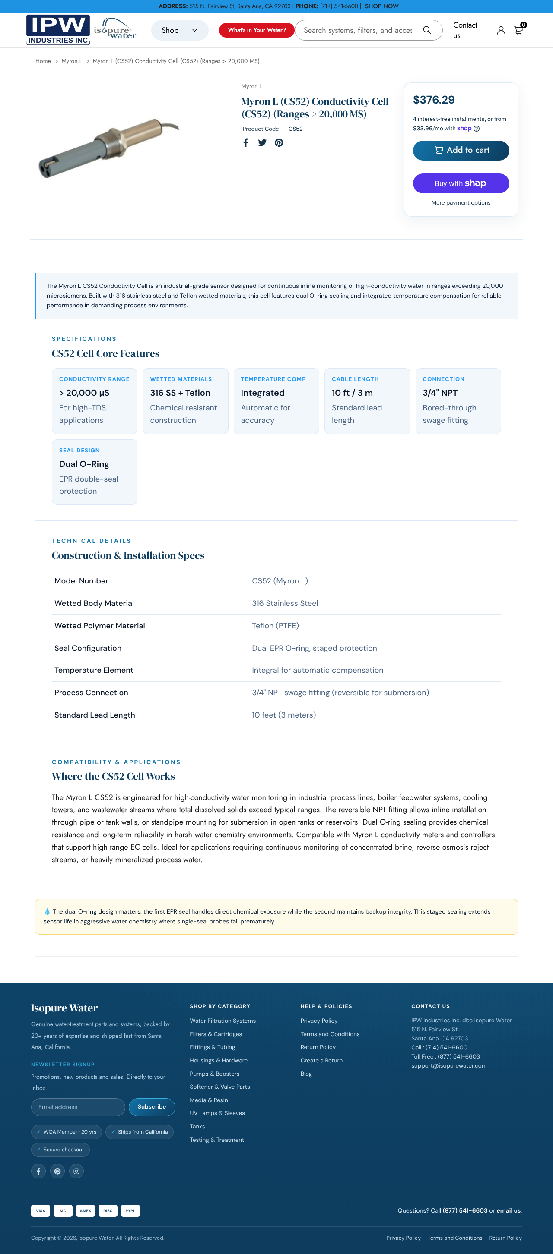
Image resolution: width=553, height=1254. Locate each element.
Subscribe (152, 1107)
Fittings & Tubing (212, 1047)
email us (508, 1211)
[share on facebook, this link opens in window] (246, 143)
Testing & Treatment (217, 1140)
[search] (427, 30)
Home (44, 61)
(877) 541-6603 (465, 1211)
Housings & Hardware (219, 1061)
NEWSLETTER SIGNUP (63, 1064)
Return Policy (318, 1047)
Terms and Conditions (330, 1034)
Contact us (465, 30)
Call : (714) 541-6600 (439, 1048)
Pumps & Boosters (215, 1074)
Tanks (197, 1127)
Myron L (72, 61)
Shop (170, 30)
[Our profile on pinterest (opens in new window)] (57, 1171)
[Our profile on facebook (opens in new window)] (38, 1171)
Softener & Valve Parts (220, 1087)
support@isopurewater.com (449, 1066)
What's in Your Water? (257, 30)
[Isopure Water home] (82, 30)
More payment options (461, 203)
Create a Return (322, 1061)
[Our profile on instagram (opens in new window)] (76, 1171)
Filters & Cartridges (216, 1034)
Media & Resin (209, 1100)
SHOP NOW (382, 6)
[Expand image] (168, 207)
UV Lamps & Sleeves (217, 1113)
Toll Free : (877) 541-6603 (445, 1057)
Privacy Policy (319, 1021)
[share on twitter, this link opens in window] (262, 143)
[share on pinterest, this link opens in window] (279, 143)
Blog (306, 1074)
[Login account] (501, 30)
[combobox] (369, 30)
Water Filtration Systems (223, 1021)
